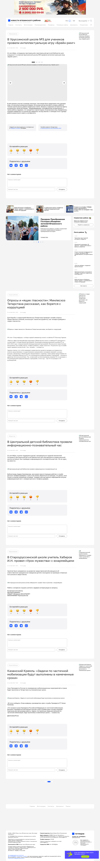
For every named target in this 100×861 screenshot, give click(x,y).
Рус (67, 21)
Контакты (18, 25)
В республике (13, 295)
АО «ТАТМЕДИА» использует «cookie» (17, 856)
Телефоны (51, 25)
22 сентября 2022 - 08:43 (12, 565)
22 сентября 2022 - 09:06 (12, 47)
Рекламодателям (40, 25)
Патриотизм (84, 25)
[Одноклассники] (16, 165)
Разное (68, 806)
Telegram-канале (15, 128)
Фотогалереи (28, 25)
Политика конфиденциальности (16, 858)
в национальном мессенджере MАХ (51, 128)
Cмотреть (85, 856)
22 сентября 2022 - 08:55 (12, 450)
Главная (10, 25)
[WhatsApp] (26, 165)
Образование (13, 34)
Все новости (84, 285)
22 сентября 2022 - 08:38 (12, 682)
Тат (74, 21)
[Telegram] (21, 165)
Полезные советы (62, 25)
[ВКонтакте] (11, 165)
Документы (74, 25)
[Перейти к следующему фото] (64, 83)
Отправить (62, 189)
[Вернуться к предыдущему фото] (10, 83)
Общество (12, 436)
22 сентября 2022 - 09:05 (12, 312)
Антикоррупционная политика (16, 855)
